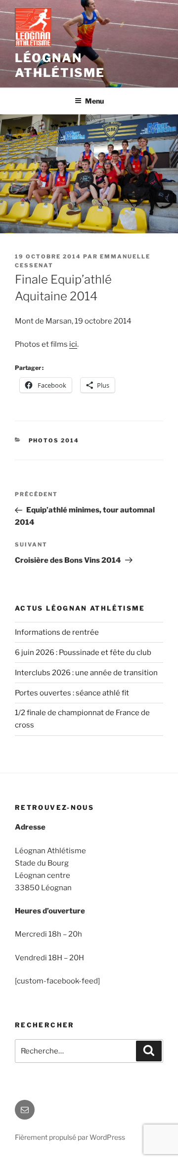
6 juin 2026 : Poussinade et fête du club (83, 652)
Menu (94, 101)
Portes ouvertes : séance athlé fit (72, 693)
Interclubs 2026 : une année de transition (86, 672)
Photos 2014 (54, 440)
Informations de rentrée (57, 632)
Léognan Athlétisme (60, 65)
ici (73, 344)
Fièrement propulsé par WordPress (70, 1137)
